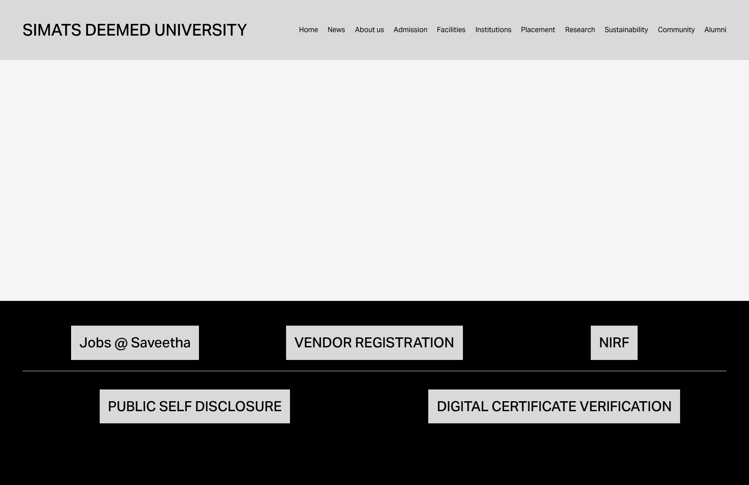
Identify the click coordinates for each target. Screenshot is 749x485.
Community (676, 29)
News (336, 29)
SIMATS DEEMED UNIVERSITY (135, 30)
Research (580, 29)
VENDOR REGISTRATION (374, 342)
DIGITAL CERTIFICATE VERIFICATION (554, 406)
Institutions (493, 29)
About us (369, 29)
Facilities (451, 29)
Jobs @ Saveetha (135, 342)
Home (308, 29)
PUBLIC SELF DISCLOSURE (195, 406)
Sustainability (626, 29)
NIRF (614, 342)
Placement (538, 29)
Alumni (715, 29)
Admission (410, 29)
